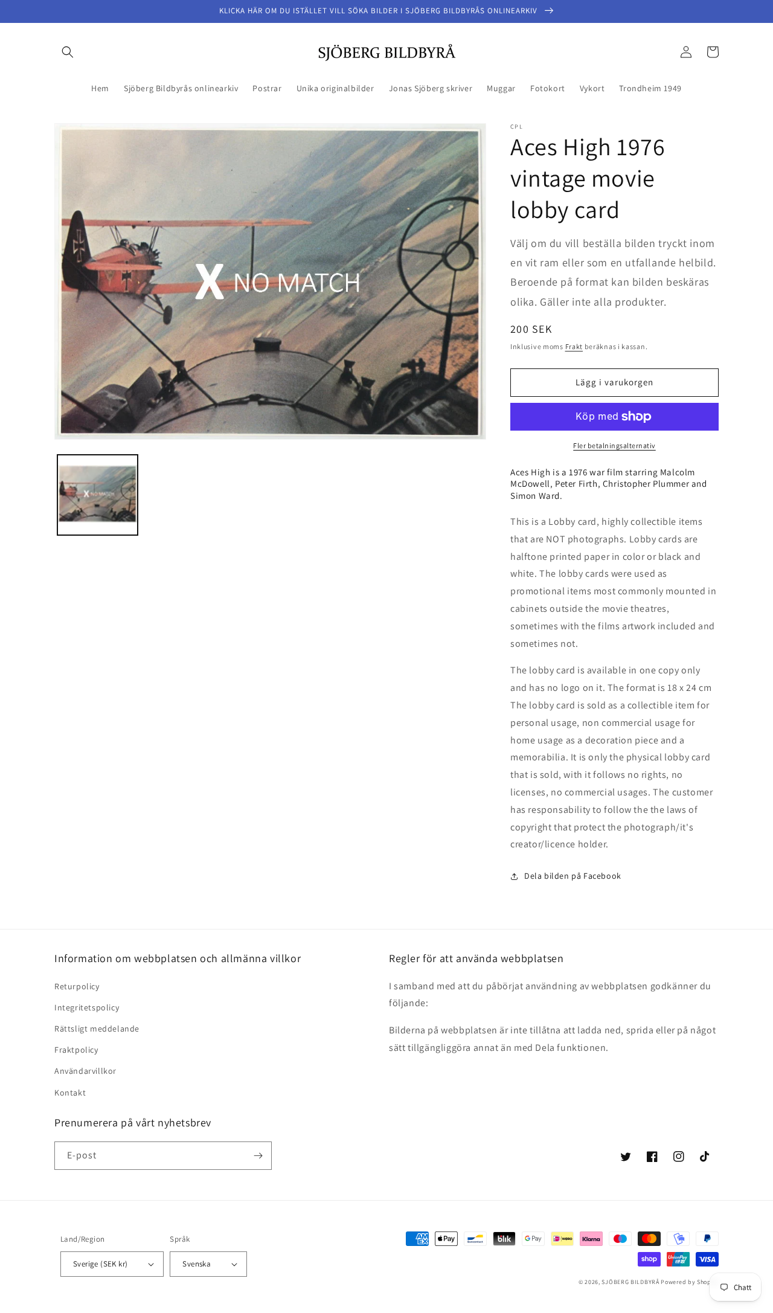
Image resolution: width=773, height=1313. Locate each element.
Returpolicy (77, 986)
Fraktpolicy (76, 1049)
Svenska (196, 1264)
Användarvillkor (85, 1070)
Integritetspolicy (86, 1007)
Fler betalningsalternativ (614, 445)
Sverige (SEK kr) (100, 1264)
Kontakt (70, 1092)
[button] (67, 52)
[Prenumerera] (258, 1155)
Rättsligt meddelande (97, 1028)
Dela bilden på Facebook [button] (572, 875)
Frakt (574, 346)
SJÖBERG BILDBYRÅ (630, 1282)
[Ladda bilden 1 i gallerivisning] (97, 495)
